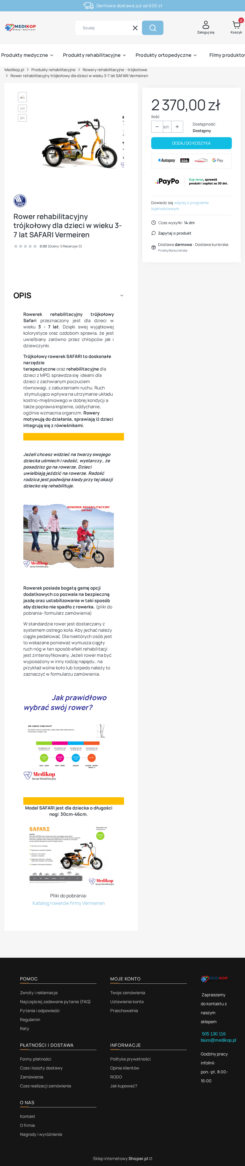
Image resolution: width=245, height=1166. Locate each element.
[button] (152, 28)
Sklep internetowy (120, 1158)
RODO (116, 1077)
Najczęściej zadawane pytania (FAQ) (55, 1001)
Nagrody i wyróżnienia (41, 1134)
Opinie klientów (124, 1068)
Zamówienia (31, 1077)
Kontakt (27, 1116)
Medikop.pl (14, 69)
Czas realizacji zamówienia (45, 1086)
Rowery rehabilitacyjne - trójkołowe (115, 69)
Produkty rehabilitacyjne (53, 69)
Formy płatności (35, 1059)
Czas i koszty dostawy (41, 1068)
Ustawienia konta (127, 1001)
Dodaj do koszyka (191, 143)
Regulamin (30, 1019)
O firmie (27, 1125)
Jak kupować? (123, 1086)
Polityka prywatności (130, 1059)
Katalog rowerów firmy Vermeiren (69, 903)
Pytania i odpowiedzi (39, 1010)
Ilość (155, 116)
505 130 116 (214, 1033)
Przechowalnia (124, 1010)
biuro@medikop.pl (218, 1040)
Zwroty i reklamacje (39, 992)
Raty (24, 1028)
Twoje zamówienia (127, 992)
